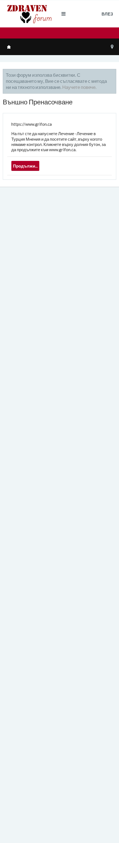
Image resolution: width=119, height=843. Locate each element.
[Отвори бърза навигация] (112, 46)
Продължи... (25, 165)
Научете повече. (79, 87)
